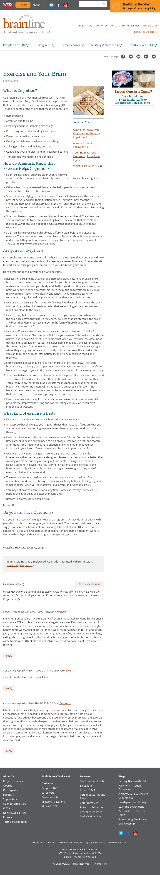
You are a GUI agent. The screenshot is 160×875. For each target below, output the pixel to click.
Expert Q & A (87, 790)
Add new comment (89, 584)
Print (146, 56)
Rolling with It (126, 824)
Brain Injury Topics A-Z (56, 776)
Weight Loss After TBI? (86, 166)
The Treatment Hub (92, 781)
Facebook (58, 4)
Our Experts (10, 790)
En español (86, 785)
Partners (8, 794)
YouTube (65, 4)
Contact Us (101, 863)
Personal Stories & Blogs (125, 25)
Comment (154, 56)
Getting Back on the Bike (133, 781)
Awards (7, 785)
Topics (100, 25)
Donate (24, 5)
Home (26, 24)
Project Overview (13, 781)
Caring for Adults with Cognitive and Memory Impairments (86, 133)
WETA (8, 5)
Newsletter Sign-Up (15, 812)
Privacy (7, 817)
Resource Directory (145, 31)
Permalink (60, 611)
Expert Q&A (150, 25)
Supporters (10, 799)
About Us (38, 5)
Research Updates (91, 812)
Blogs (121, 776)
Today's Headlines (91, 816)
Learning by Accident (131, 806)
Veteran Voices (89, 803)
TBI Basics (83, 25)
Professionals (71, 45)
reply (9, 655)
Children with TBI (141, 45)
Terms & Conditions (15, 821)
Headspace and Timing (132, 802)
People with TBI (14, 45)
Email (139, 56)
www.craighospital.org (20, 565)
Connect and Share (14, 803)
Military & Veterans (104, 45)
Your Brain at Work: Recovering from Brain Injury (86, 156)
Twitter (51, 4)
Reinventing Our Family (132, 819)
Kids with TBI (49, 806)
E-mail (67, 856)
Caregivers (43, 45)
